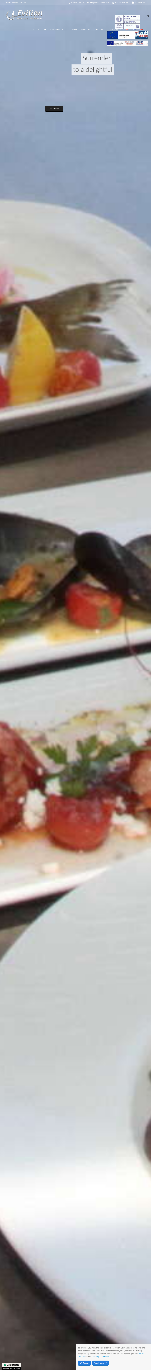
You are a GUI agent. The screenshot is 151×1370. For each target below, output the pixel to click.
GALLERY (85, 29)
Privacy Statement (101, 1357)
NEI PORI (72, 29)
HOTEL (35, 29)
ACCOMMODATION (53, 29)
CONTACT (100, 29)
